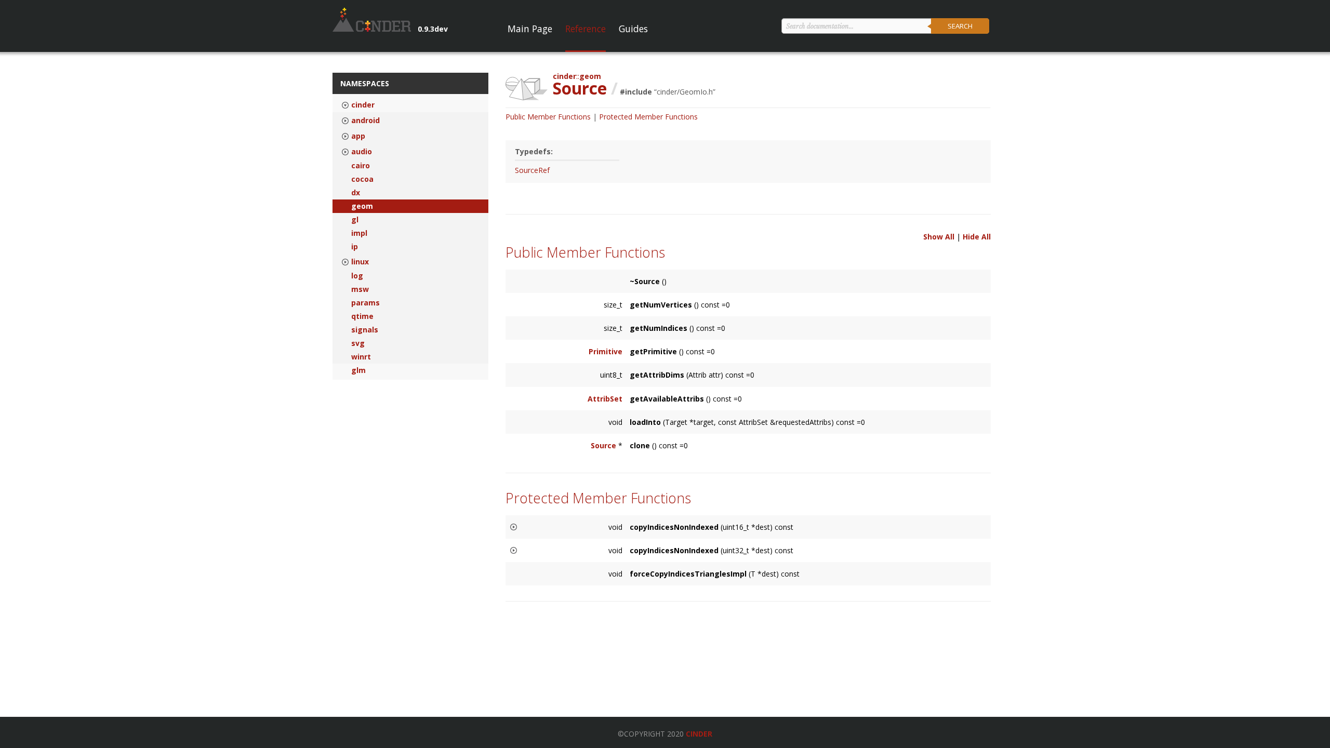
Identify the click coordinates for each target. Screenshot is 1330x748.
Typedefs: (534, 151)
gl (354, 220)
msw (360, 289)
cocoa (362, 179)
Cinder (699, 734)
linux (360, 262)
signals (364, 330)
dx (355, 193)
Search (960, 26)
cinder (363, 105)
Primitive (605, 351)
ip (354, 247)
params (365, 303)
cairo (360, 166)
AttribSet (605, 399)
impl (359, 233)
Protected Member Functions (648, 117)
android (365, 120)
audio (361, 152)
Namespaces (364, 83)
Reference (585, 28)
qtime (362, 316)
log (357, 276)
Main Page (530, 28)
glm (358, 370)
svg (358, 343)
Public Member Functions (548, 117)
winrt (361, 357)
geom (362, 206)
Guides (633, 28)
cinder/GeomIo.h (685, 92)
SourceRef (532, 170)
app (358, 136)
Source (603, 445)
